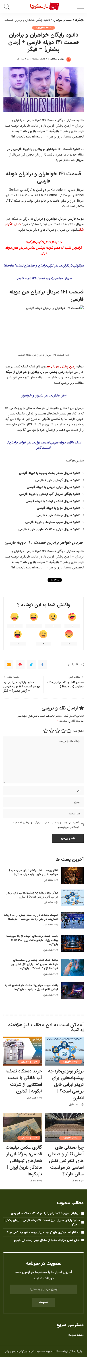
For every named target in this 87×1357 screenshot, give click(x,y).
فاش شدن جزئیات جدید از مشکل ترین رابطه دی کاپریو (47, 1240)
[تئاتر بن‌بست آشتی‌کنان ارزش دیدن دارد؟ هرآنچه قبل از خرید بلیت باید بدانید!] (72, 875)
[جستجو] (7, 6)
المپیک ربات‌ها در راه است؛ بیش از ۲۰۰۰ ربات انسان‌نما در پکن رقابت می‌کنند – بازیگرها (31, 917)
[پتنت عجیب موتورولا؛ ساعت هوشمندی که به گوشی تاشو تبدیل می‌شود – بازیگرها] (72, 990)
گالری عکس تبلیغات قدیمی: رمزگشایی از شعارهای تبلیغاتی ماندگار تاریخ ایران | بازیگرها (24, 1160)
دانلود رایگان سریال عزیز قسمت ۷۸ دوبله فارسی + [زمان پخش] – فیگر (42, 1222)
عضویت (43, 1302)
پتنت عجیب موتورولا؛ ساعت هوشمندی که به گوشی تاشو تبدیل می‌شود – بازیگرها (31, 987)
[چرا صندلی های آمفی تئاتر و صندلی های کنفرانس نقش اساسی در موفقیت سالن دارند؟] (64, 1127)
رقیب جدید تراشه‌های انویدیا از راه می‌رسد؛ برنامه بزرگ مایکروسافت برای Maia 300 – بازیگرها (32, 940)
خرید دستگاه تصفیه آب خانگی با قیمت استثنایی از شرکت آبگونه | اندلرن (24, 1081)
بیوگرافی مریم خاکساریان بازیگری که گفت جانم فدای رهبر (45, 1213)
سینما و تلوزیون (44, 27)
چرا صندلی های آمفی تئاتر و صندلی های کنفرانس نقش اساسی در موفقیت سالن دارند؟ (66, 1160)
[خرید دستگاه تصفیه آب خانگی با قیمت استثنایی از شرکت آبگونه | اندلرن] (22, 1051)
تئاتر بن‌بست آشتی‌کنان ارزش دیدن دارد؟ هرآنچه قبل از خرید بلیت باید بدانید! (33, 872)
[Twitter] (31, 664)
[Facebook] (42, 664)
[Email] (8, 664)
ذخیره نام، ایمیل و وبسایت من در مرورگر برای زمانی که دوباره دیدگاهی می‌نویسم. (45, 824)
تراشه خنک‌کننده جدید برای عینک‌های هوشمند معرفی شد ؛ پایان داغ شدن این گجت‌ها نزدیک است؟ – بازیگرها (34, 964)
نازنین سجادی (57, 59)
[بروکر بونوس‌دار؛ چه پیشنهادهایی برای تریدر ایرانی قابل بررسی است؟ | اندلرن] (72, 898)
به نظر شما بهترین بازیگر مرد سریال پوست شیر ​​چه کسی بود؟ (43, 1232)
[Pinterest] (20, 664)
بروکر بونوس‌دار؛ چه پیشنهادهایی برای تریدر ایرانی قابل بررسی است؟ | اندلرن (32, 895)
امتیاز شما (78, 731)
